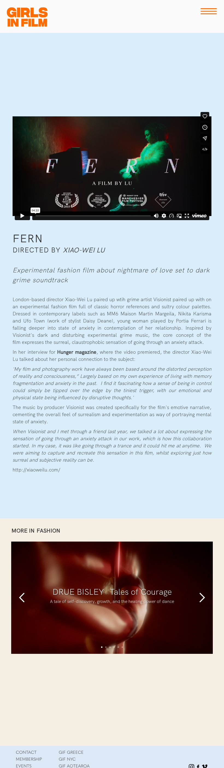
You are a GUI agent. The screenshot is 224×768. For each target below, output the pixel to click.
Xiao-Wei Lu (84, 250)
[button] (22, 598)
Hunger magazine (76, 352)
